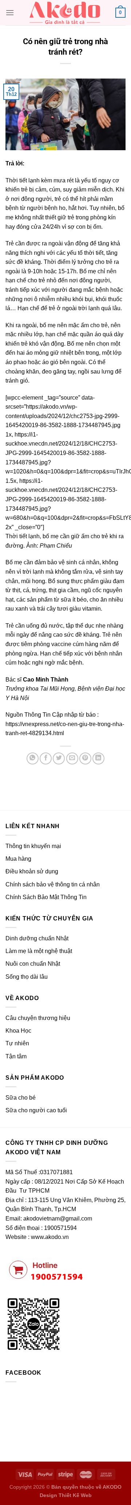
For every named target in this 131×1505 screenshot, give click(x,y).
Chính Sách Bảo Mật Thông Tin (46, 897)
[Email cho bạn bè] (72, 758)
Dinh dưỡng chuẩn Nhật (36, 938)
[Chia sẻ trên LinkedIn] (98, 758)
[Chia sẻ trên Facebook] (46, 758)
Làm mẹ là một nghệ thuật (38, 951)
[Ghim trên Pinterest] (85, 758)
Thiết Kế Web (75, 1495)
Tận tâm (16, 1056)
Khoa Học (18, 1031)
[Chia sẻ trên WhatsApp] (33, 758)
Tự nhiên (17, 1043)
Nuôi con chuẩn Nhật (32, 964)
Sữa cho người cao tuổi (36, 1110)
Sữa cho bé (20, 1098)
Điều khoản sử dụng (31, 871)
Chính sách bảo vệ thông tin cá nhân (52, 884)
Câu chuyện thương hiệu (37, 1018)
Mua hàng (18, 859)
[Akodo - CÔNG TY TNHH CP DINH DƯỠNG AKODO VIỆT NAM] (65, 12)
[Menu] (9, 12)
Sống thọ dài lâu (26, 977)
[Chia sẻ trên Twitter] (59, 758)
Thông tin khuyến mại (33, 846)
